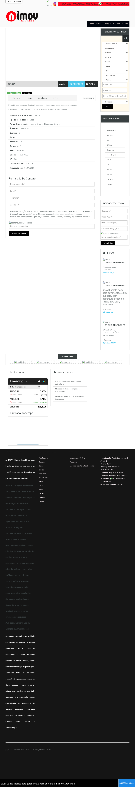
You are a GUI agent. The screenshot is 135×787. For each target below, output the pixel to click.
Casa (108, 140)
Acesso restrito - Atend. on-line (82, 466)
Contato (116, 24)
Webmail (73, 462)
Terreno (110, 179)
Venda (98, 24)
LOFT (109, 165)
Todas (109, 184)
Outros (125, 24)
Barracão (110, 135)
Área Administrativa (77, 458)
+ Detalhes (107, 309)
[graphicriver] (20, 362)
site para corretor (45, 750)
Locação (107, 24)
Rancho (109, 170)
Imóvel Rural (111, 155)
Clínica (109, 145)
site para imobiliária (17, 750)
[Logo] (22, 16)
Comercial (110, 150)
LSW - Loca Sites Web (47, 747)
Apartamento (112, 130)
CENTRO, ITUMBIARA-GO (115, 262)
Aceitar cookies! (126, 783)
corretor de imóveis (31, 750)
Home (91, 24)
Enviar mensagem (19, 233)
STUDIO (110, 175)
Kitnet (109, 160)
